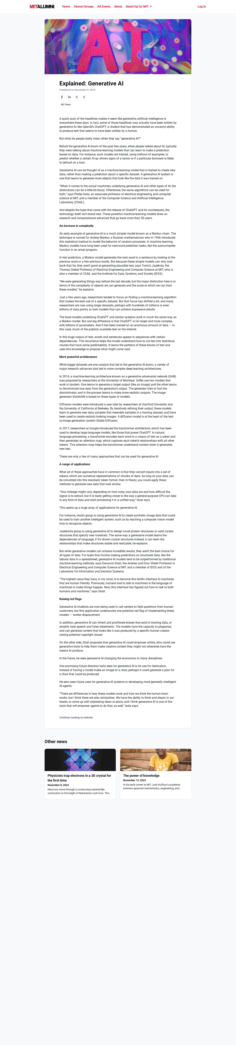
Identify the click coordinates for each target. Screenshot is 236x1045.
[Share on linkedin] (69, 97)
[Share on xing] (84, 97)
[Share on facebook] (62, 97)
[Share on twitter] (76, 97)
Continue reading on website (76, 717)
